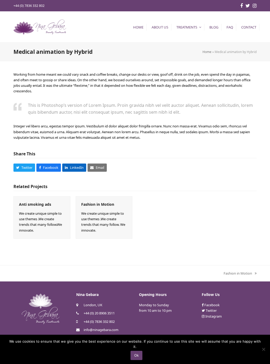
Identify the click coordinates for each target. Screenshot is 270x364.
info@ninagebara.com (101, 329)
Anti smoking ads (35, 204)
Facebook (212, 305)
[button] (24, 168)
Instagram (213, 316)
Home (206, 52)
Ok (136, 355)
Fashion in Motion (97, 204)
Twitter (211, 310)
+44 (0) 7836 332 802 (99, 321)
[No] (263, 349)
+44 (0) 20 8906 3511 (99, 313)
